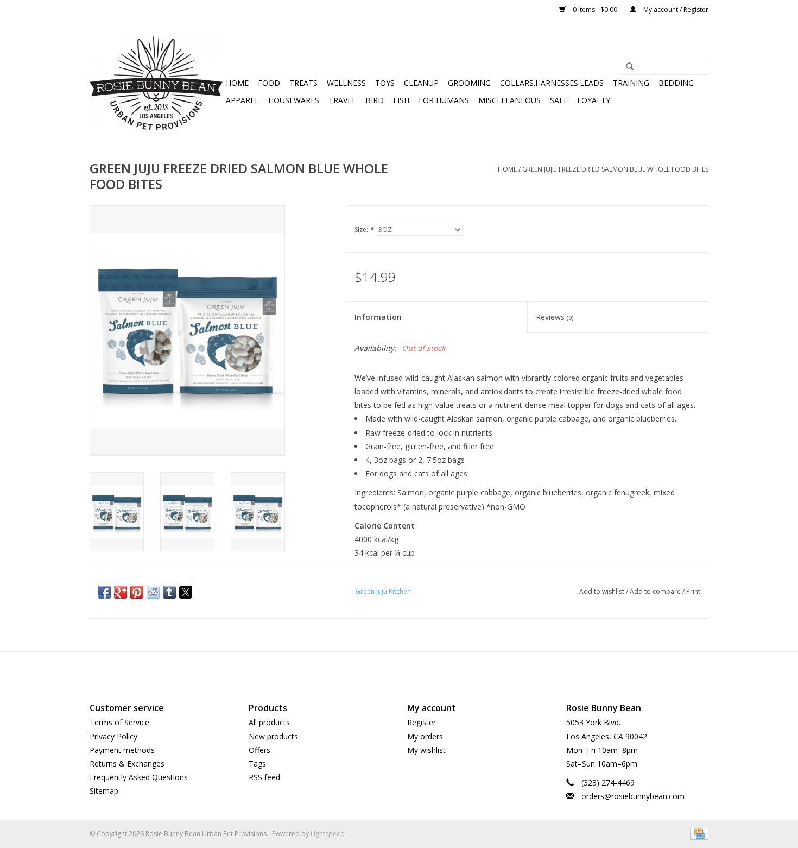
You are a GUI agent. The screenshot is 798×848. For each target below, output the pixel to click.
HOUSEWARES (293, 100)
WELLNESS (346, 83)
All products (269, 722)
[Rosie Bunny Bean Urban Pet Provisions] (156, 83)
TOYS (385, 83)
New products (273, 736)
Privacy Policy (113, 736)
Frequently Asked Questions (139, 777)
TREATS (303, 83)
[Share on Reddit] (153, 592)
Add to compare (656, 591)
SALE (559, 100)
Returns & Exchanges (127, 763)
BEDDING (676, 83)
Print (693, 591)
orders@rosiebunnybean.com (633, 796)
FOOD (269, 83)
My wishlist (426, 750)
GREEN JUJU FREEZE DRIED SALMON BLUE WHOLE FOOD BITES (615, 169)
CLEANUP (421, 83)
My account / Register (675, 9)
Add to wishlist (602, 591)
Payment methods (122, 750)
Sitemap (104, 791)
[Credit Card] (697, 833)
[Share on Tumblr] (169, 592)
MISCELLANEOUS (509, 100)
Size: (363, 229)
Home (237, 83)
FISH (401, 100)
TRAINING (631, 83)
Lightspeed (328, 833)
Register (421, 722)
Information (378, 317)
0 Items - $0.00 (595, 9)
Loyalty (593, 100)
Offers (259, 750)
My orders (425, 736)
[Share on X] (185, 592)
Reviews (554, 317)
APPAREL (242, 100)
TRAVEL (342, 100)
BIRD (374, 100)
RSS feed (264, 777)
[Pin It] (136, 592)
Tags (257, 763)
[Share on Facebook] (104, 592)
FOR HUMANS (444, 100)
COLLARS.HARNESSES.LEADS (552, 83)
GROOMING (469, 83)
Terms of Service (119, 722)
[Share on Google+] (120, 592)
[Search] (630, 66)
